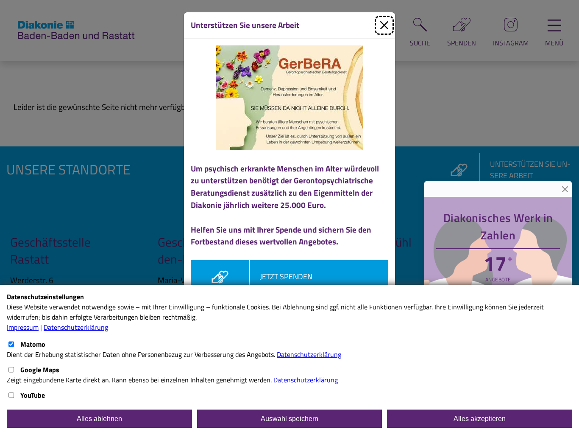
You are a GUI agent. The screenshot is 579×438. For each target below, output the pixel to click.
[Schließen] (384, 25)
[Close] (564, 189)
